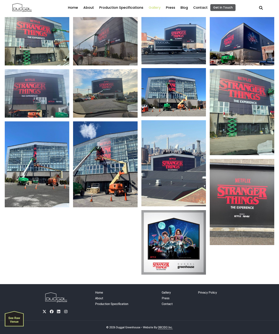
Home (73, 7)
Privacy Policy (207, 292)
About (88, 7)
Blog (184, 7)
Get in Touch (223, 7)
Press (170, 7)
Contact (200, 7)
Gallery (155, 7)
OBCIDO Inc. (165, 327)
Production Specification (111, 304)
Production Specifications (121, 7)
